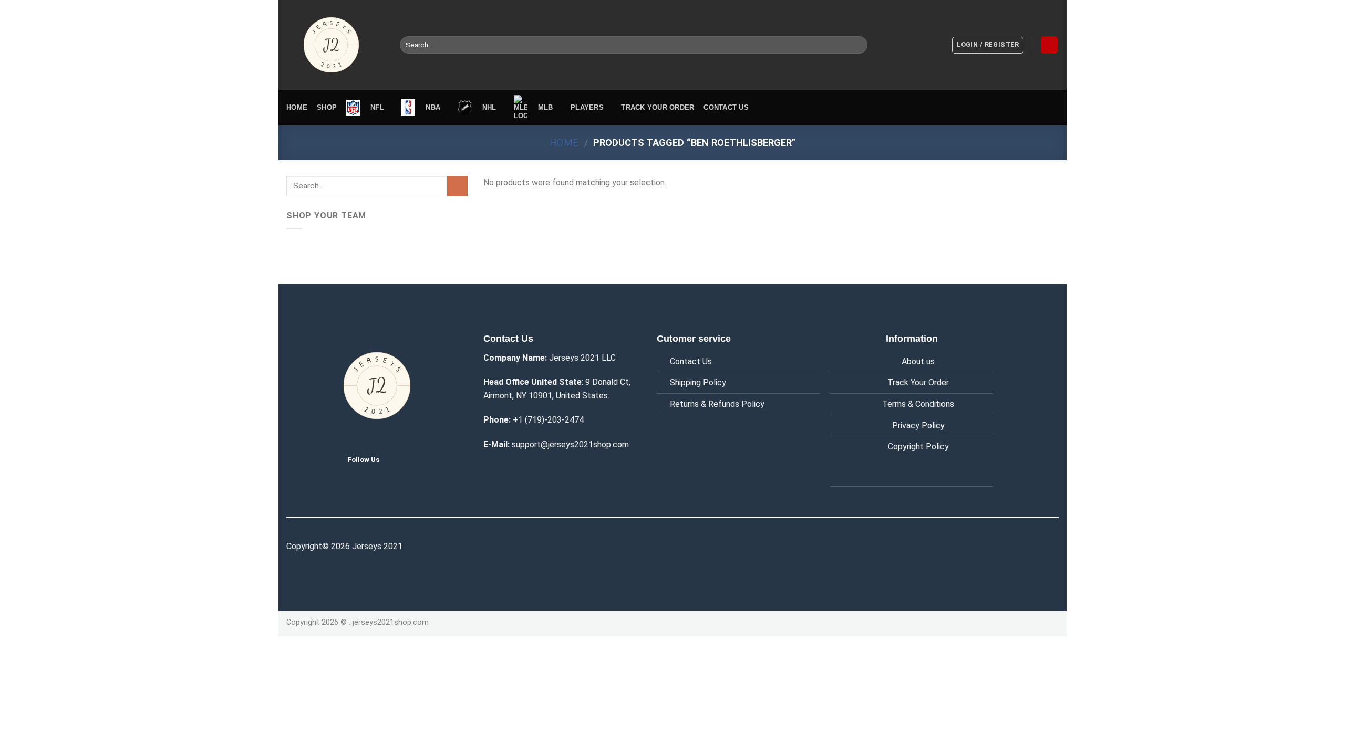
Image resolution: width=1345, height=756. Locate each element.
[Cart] (1049, 45)
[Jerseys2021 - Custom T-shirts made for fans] (335, 45)
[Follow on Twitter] (396, 459)
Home (296, 107)
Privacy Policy (918, 425)
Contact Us (691, 361)
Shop (327, 107)
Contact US (726, 107)
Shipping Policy (698, 382)
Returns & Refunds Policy (717, 404)
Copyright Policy (918, 447)
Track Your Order (918, 382)
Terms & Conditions (918, 404)
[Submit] (857, 45)
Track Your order (657, 107)
